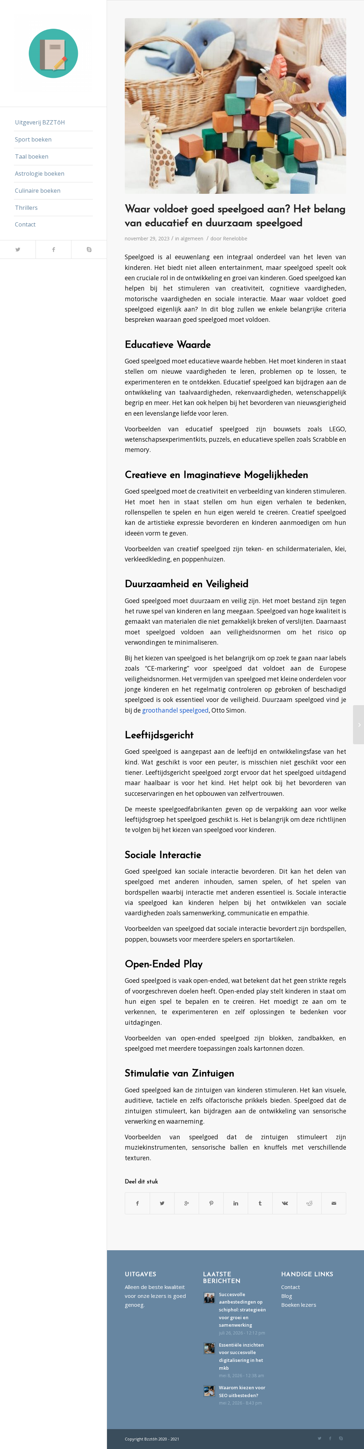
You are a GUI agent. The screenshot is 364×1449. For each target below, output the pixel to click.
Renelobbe (235, 238)
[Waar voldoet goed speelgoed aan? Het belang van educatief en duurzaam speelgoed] (235, 106)
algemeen (192, 238)
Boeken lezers (298, 1304)
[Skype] (89, 249)
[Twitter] (18, 249)
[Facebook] (53, 249)
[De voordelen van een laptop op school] (358, 724)
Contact (290, 1286)
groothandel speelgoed (175, 710)
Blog (286, 1295)
